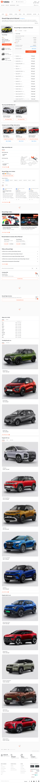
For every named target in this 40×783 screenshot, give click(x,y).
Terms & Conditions (3, 768)
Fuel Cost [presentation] (3, 149)
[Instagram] (36, 781)
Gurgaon (3, 329)
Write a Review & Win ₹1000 (8, 175)
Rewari (3, 322)
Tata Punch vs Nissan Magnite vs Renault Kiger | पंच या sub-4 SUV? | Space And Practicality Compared (29, 228)
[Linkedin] (38, 781)
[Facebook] (29, 781)
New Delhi (3, 332)
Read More (36, 23)
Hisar (2, 335)
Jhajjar (3, 327)
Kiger (3, 14)
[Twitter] (31, 781)
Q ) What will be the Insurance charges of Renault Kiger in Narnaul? (13, 256)
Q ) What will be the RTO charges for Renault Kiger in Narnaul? (12, 253)
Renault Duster (5, 370)
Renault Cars (6, 434)
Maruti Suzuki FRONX (6, 557)
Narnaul (3, 42)
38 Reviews (3, 38)
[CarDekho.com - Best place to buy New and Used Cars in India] (5, 2)
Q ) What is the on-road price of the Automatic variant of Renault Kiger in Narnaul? (15, 258)
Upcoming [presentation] (7, 342)
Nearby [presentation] (3, 319)
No (36, 268)
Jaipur (3, 337)
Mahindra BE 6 (5, 651)
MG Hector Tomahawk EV (7, 680)
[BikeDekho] (31, 771)
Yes (32, 268)
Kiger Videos (7, 232)
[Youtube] (33, 781)
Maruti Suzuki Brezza (32, 135)
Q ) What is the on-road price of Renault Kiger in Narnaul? (11, 251)
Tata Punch (18, 135)
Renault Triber (5, 430)
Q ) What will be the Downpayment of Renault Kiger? (10, 261)
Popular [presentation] (7, 319)
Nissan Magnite (5, 135)
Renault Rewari (6, 239)
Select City (36, 5)
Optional (16, 42)
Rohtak (3, 330)
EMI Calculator (34, 48)
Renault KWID (5, 400)
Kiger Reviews (7, 202)
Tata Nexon (4, 587)
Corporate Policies (3, 771)
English (35, 1)
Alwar (3, 324)
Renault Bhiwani (19, 239)
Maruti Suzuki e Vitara (6, 622)
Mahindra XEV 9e (5, 738)
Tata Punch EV (5, 709)
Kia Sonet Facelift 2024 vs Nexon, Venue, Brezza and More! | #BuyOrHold (11, 228)
